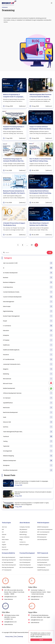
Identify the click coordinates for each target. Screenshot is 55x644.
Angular (4, 544)
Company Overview (25, 527)
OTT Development (6, 570)
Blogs (21, 539)
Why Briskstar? (23, 529)
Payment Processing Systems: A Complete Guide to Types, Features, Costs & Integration (32, 503)
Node (3, 537)
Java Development (42, 539)
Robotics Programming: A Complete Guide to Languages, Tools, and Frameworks (31, 482)
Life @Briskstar (23, 532)
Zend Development (42, 562)
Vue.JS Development (25, 562)
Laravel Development (42, 557)
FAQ (15, 636)
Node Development (42, 534)
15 (31, 245)
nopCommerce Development (44, 529)
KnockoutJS (5, 549)
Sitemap (20, 636)
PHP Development (41, 537)
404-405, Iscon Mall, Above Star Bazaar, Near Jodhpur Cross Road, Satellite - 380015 (14, 592)
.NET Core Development (43, 532)
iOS (3, 532)
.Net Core (4, 527)
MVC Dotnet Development (26, 567)
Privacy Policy (9, 636)
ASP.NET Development (42, 527)
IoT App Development (7, 562)
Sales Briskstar (8, 599)
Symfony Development (43, 560)
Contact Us (22, 542)
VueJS (3, 542)
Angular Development (25, 557)
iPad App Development (8, 567)
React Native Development (9, 565)
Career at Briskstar (25, 537)
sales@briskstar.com (10, 596)
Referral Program (24, 544)
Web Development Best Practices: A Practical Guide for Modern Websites (33, 493)
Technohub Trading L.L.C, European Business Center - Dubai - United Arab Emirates (40, 592)
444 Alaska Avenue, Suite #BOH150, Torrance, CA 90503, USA (11, 617)
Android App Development (9, 560)
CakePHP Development (43, 570)
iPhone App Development (8, 557)
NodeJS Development (25, 565)
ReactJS (4, 547)
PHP (3, 529)
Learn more (38, 636)
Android (4, 534)
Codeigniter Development (44, 565)
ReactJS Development (25, 560)
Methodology (23, 534)
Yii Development (41, 567)
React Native (5, 539)
